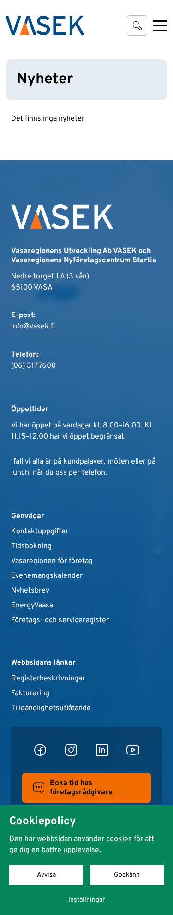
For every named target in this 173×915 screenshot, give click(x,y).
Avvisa (46, 875)
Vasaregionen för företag (52, 561)
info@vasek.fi (33, 326)
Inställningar (86, 900)
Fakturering (30, 693)
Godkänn (127, 875)
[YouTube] (132, 749)
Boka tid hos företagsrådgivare (81, 788)
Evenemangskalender (47, 576)
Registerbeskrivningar (48, 678)
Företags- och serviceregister (60, 620)
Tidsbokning (31, 546)
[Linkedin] (102, 749)
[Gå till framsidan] (45, 25)
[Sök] (137, 25)
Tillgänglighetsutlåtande (51, 708)
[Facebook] (40, 749)
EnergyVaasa (32, 605)
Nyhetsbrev (30, 590)
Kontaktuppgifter (39, 531)
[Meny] (160, 25)
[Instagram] (71, 749)
